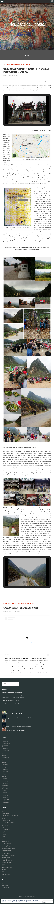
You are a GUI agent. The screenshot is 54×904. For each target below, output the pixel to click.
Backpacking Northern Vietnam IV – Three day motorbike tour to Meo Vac (26, 70)
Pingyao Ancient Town (7, 846)
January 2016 (5, 797)
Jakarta (4, 834)
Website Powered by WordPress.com (27, 896)
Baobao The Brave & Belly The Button (10, 815)
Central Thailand (6, 820)
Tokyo (3, 871)
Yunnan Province (6, 874)
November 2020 (6, 743)
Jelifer (3, 838)
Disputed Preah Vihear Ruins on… (23, 722)
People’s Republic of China (8, 845)
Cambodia (4, 819)
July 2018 (4, 759)
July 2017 (4, 773)
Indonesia (4, 833)
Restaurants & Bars (6, 850)
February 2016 (5, 795)
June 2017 (4, 774)
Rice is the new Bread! (18, 672)
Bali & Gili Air (5, 813)
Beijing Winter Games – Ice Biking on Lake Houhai (13, 697)
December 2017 (5, 766)
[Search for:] (10, 683)
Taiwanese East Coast (7, 867)
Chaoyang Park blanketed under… (24, 718)
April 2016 (4, 792)
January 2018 (5, 764)
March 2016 (4, 794)
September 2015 (5, 802)
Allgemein (6, 64)
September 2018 (5, 757)
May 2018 (4, 762)
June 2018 (4, 761)
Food (3, 827)
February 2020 (5, 747)
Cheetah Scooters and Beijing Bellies (20, 607)
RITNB (19, 75)
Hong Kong (4, 831)
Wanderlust (27, 64)
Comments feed (5, 887)
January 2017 (5, 783)
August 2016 (5, 788)
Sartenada (8, 730)
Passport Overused (10, 718)
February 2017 (5, 781)
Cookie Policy (27, 901)
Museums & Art (5, 841)
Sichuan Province (6, 857)
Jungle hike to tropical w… (19, 730)
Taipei (3, 864)
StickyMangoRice (10, 714)
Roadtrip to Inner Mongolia (8, 852)
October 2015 (5, 801)
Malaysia (4, 840)
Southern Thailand (6, 862)
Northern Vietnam (16, 64)
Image (5, 75)
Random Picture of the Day (12, 603)
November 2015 (5, 799)
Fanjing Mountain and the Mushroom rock (12, 692)
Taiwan (4, 866)
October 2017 (5, 769)
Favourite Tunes (6, 826)
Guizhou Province (6, 829)
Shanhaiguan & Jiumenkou (8, 855)
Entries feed (5, 885)
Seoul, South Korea (6, 853)
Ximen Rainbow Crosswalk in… (23, 714)
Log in (3, 884)
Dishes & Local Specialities (8, 824)
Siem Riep (4, 859)
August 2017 (5, 771)
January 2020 (5, 748)
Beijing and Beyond (6, 817)
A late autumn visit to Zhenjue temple (11, 703)
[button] (23, 120)
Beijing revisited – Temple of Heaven (10, 700)
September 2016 (5, 787)
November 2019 (5, 750)
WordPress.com (5, 889)
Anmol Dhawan (10, 722)
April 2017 (4, 778)
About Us (4, 810)
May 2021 (4, 740)
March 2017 (4, 780)
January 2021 (5, 741)
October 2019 (5, 752)
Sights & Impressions (27, 603)
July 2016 (4, 790)
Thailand (4, 869)
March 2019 (4, 755)
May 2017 (4, 776)
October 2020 (5, 745)
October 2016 (5, 785)
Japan (3, 836)
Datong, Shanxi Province (8, 822)
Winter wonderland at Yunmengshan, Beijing (12, 695)
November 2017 (5, 768)
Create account (5, 882)
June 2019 (4, 754)
